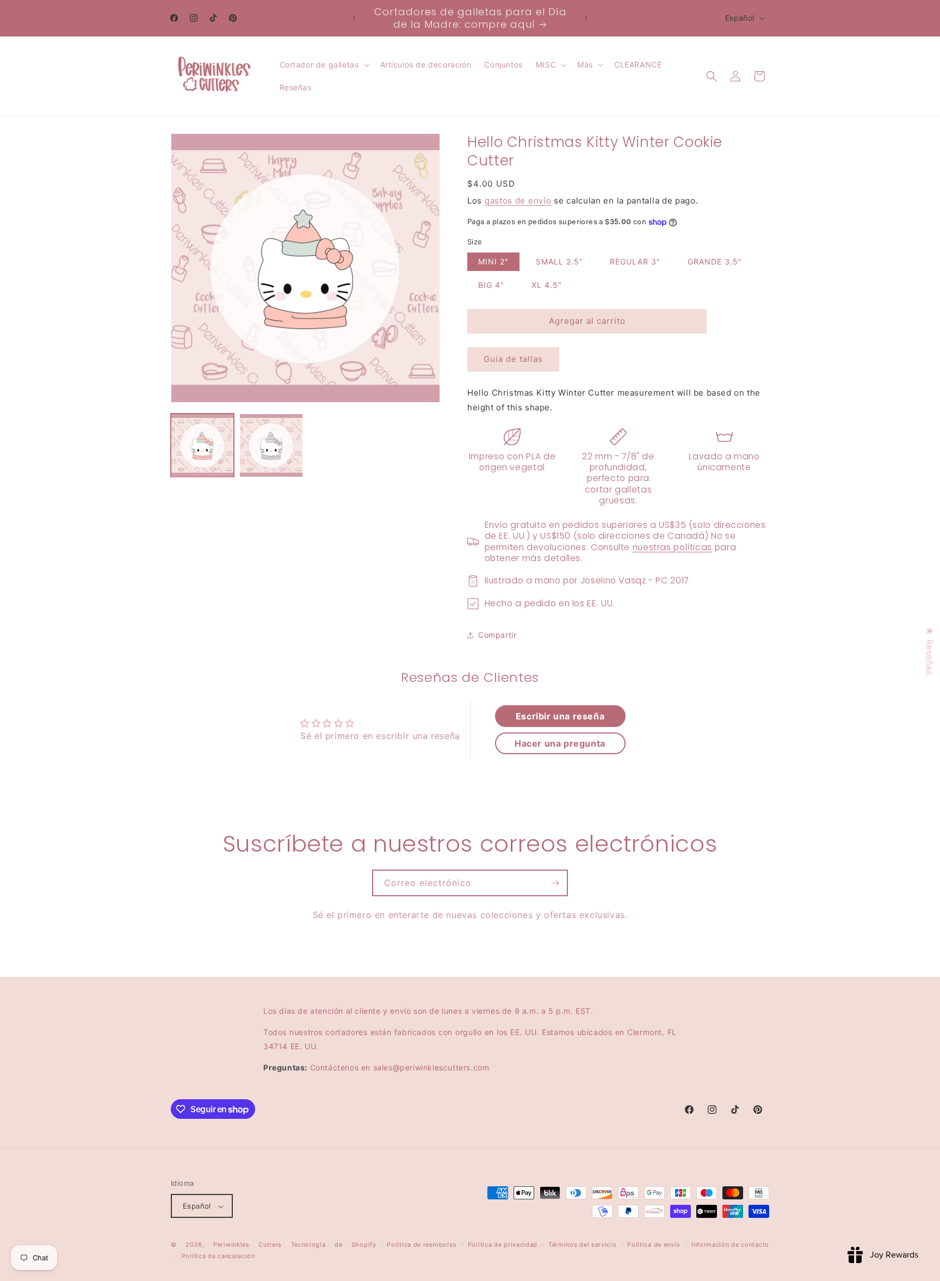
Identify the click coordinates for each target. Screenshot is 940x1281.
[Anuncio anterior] (354, 18)
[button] (323, 64)
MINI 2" (493, 261)
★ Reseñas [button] (929, 650)
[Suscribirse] (555, 883)
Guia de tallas (513, 359)
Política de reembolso (422, 1245)
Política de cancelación (218, 1256)
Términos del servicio (582, 1245)
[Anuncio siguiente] (586, 18)
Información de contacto (730, 1245)
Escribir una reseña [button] (560, 716)
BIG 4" (491, 285)
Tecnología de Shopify (333, 1245)
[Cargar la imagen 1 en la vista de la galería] (202, 445)
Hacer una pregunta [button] (560, 743)
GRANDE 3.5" (715, 261)
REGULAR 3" (635, 261)
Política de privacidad (502, 1245)
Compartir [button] (497, 634)
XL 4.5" (546, 285)
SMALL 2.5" (559, 261)
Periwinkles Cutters (247, 1245)
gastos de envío (518, 200)
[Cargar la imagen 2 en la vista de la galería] (270, 445)
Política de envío (654, 1245)
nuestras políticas (672, 547)
